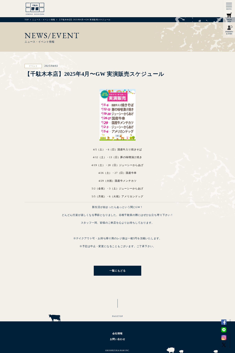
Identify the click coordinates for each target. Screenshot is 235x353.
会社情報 (117, 333)
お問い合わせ (117, 339)
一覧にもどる (117, 270)
